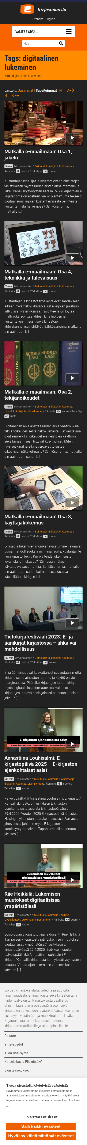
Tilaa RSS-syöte (16, 1053)
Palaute (10, 1036)
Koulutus (67, 166)
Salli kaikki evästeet (40, 1126)
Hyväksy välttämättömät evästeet (41, 1136)
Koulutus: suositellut (45, 779)
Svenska (38, 19)
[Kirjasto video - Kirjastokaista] (27, 8)
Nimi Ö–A (11, 96)
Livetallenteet (36, 783)
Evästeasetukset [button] (16, 1070)
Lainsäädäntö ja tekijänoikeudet (23, 411)
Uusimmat (25, 90)
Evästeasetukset (40, 1117)
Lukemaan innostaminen (36, 919)
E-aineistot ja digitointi (47, 166)
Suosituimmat (46, 90)
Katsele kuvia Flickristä (21, 1062)
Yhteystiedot (13, 1044)
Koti (7, 75)
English (50, 19)
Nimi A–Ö (66, 90)
